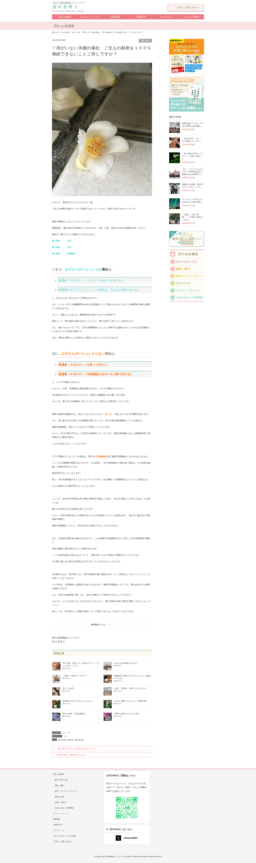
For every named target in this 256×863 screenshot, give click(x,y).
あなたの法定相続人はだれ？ (126, 663)
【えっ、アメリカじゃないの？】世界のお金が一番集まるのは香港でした (192, 171)
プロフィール (58, 830)
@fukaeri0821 (131, 838)
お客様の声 (57, 825)
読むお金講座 (58, 774)
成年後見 (64, 740)
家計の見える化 (61, 780)
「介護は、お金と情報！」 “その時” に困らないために (192, 217)
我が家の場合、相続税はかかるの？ (72, 755)
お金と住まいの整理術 (64, 808)
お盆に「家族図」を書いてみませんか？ (131, 688)
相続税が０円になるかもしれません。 (78, 701)
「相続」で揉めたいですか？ (75, 676)
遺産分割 (81, 740)
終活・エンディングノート (66, 791)
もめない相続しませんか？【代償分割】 (131, 701)
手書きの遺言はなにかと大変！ (127, 714)
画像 (65, 736)
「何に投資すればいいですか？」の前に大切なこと (192, 156)
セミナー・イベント (61, 813)
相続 (72, 740)
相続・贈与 (145, 41)
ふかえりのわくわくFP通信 (64, 836)
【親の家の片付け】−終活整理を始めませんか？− (77, 749)
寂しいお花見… (69, 688)
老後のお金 (59, 797)
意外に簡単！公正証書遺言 (74, 714)
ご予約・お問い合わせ (62, 841)
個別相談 (56, 819)
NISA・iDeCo (60, 802)
